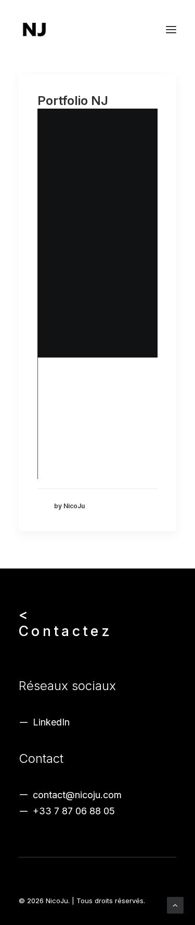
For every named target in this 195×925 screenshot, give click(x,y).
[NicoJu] (34, 29)
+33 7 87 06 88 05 (74, 810)
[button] (171, 29)
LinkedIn (51, 722)
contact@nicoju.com (77, 794)
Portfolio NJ (72, 100)
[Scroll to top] (175, 904)
